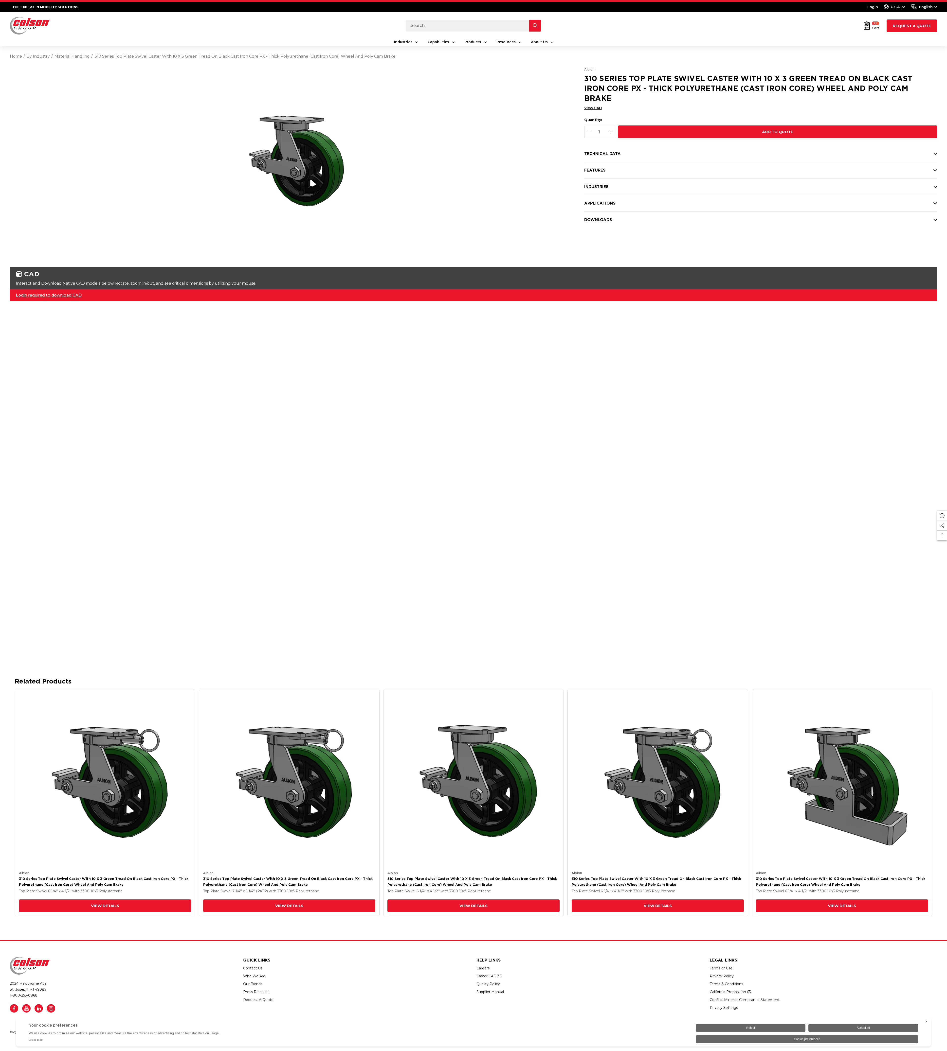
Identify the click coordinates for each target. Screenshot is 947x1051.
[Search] (535, 26)
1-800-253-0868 (23, 995)
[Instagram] (51, 1008)
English (926, 7)
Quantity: (593, 120)
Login (872, 7)
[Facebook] (14, 1008)
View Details (105, 905)
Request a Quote (912, 25)
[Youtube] (26, 1008)
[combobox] (924, 7)
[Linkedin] (39, 1008)
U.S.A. (895, 7)
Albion (589, 69)
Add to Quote (777, 131)
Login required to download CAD (49, 295)
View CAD (593, 108)
